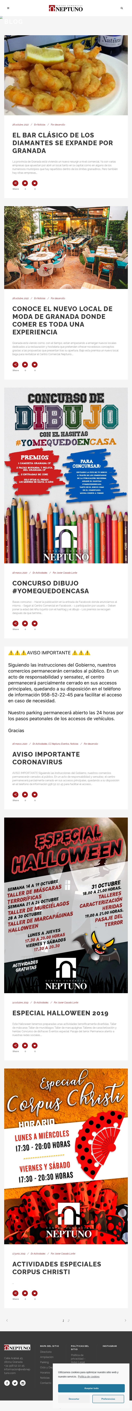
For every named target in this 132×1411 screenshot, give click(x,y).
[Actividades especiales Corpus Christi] (66, 1156)
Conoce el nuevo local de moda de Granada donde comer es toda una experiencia (62, 320)
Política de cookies (88, 1376)
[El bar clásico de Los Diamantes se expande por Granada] (66, 75)
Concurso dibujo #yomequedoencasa (50, 587)
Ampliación (46, 1357)
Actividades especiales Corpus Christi (56, 1268)
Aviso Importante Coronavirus (46, 758)
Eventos (65, 744)
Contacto (45, 1382)
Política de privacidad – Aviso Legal (78, 1359)
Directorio (46, 1351)
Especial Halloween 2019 (60, 1013)
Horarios (45, 1372)
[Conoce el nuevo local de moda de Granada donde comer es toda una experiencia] (66, 247)
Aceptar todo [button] (91, 1388)
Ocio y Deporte (49, 1367)
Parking (44, 1362)
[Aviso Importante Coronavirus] (66, 690)
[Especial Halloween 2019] (66, 905)
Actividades (41, 572)
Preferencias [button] (108, 1399)
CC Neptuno (54, 744)
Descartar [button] (74, 1399)
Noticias (41, 124)
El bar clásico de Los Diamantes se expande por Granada (62, 142)
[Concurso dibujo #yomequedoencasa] (66, 475)
